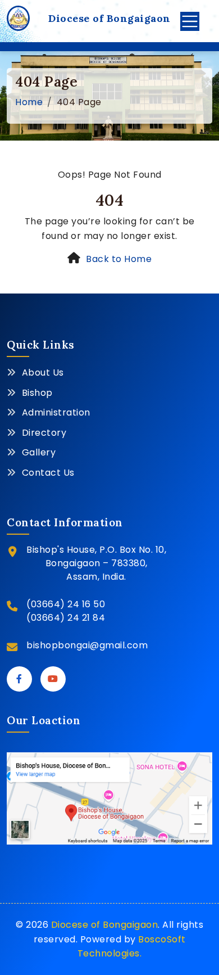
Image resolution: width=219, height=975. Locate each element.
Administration (56, 412)
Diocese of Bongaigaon (104, 924)
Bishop (37, 392)
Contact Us (48, 472)
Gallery (39, 452)
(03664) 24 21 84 (65, 617)
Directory (44, 432)
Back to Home (119, 258)
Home (29, 102)
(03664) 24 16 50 (65, 604)
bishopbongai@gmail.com (87, 645)
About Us (43, 372)
